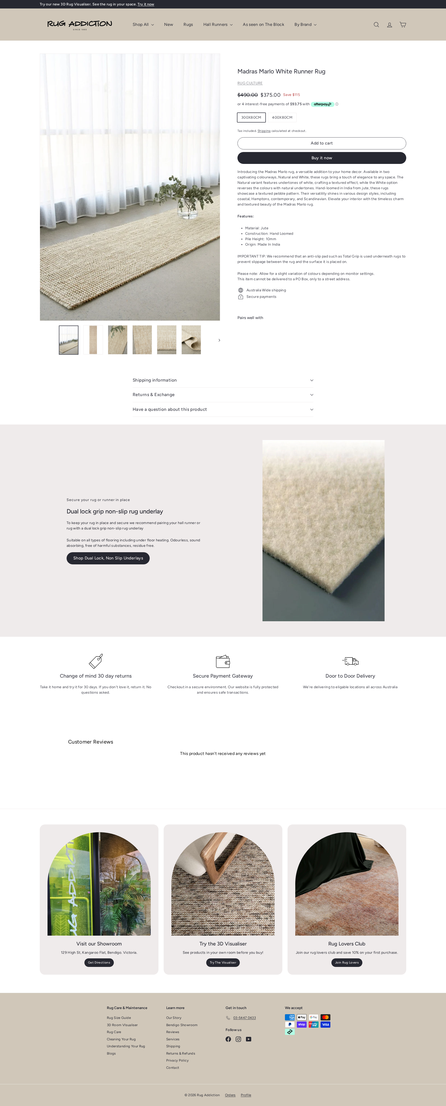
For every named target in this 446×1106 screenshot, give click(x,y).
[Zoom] (130, 187)
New (168, 24)
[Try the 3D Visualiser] (223, 884)
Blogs (111, 1053)
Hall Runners (216, 24)
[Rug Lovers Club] (347, 884)
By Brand (303, 24)
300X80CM (251, 117)
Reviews (172, 1032)
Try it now (146, 4)
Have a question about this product (170, 409)
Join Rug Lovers (347, 962)
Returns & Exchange (154, 394)
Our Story (173, 1018)
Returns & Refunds (180, 1053)
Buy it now (322, 157)
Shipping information (155, 380)
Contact (172, 1068)
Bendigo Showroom (182, 1025)
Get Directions (99, 962)
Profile (246, 1095)
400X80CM (282, 117)
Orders (230, 1095)
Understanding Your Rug (126, 1046)
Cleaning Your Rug (121, 1039)
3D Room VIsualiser (122, 1025)
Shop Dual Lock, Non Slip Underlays (108, 558)
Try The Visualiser (223, 962)
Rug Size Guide (119, 1018)
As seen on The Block (263, 24)
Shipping (264, 131)
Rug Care (114, 1032)
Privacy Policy (177, 1060)
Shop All (141, 24)
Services (173, 1039)
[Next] (217, 340)
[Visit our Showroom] (99, 884)
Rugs (188, 24)
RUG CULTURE (250, 83)
